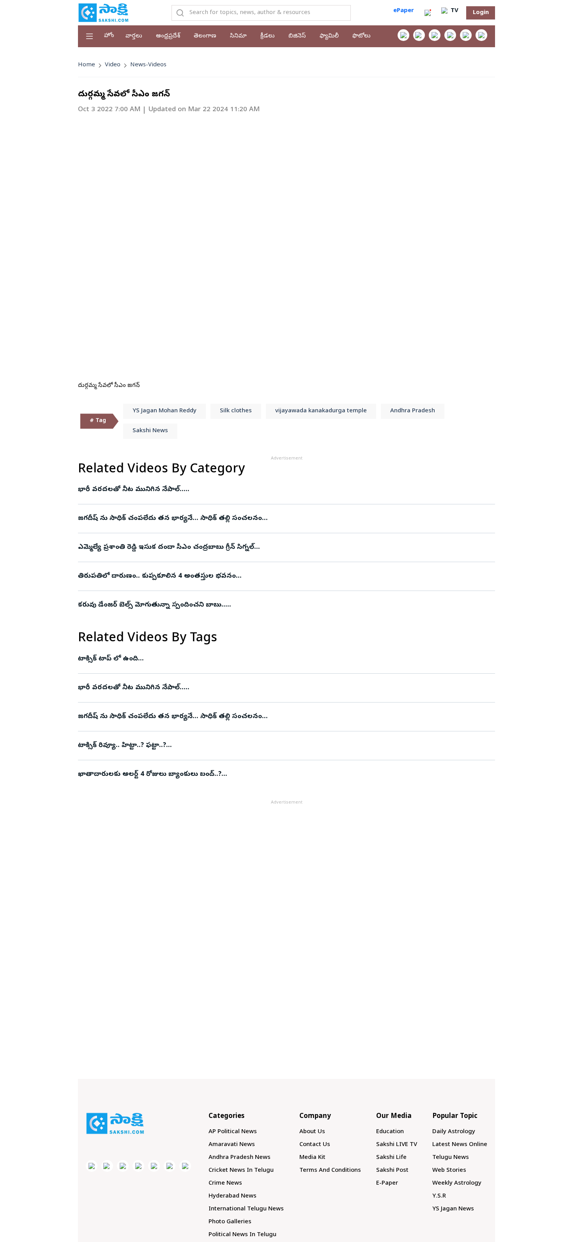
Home (86, 65)
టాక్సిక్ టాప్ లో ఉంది (108, 659)
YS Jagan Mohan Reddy (164, 411)
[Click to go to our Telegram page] (169, 1166)
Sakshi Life (391, 1158)
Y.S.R (439, 1196)
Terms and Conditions (330, 1171)
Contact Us (314, 1145)
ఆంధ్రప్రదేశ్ (168, 36)
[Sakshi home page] (115, 1123)
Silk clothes (236, 411)
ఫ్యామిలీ (329, 36)
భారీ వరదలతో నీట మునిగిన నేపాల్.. (131, 489)
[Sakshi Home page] (103, 12)
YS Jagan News (453, 1209)
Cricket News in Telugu (241, 1171)
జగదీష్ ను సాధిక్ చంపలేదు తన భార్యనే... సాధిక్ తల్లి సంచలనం (170, 518)
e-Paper (387, 1183)
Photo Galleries (230, 1222)
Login (481, 13)
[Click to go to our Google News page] (481, 35)
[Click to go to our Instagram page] (450, 35)
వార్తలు (134, 36)
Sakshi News (150, 431)
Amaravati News (232, 1145)
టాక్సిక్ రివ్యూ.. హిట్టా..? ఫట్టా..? (122, 745)
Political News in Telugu (242, 1235)
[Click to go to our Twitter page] (434, 35)
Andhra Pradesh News (240, 1158)
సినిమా (238, 36)
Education (390, 1132)
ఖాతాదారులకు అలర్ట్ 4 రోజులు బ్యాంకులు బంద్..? (149, 774)
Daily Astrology (453, 1132)
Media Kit (312, 1158)
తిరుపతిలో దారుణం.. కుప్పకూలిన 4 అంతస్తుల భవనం (157, 576)
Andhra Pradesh (412, 411)
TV (453, 11)
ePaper (403, 11)
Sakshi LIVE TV (396, 1145)
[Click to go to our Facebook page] (403, 35)
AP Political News (233, 1132)
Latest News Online (459, 1145)
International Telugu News (246, 1209)
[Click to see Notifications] (427, 13)
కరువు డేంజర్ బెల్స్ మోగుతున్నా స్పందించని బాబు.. (151, 605)
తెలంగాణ (205, 36)
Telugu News (450, 1158)
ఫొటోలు (361, 36)
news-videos (148, 65)
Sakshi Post (392, 1171)
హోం (109, 36)
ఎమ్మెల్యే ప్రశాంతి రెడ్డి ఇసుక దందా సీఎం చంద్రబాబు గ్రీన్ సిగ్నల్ (166, 547)
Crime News (225, 1183)
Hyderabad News (232, 1196)
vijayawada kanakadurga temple (321, 411)
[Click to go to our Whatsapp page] (419, 35)
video (112, 65)
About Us (312, 1132)
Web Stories (449, 1171)
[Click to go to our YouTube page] (466, 35)
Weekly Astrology (456, 1183)
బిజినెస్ (297, 36)
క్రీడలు (267, 36)
